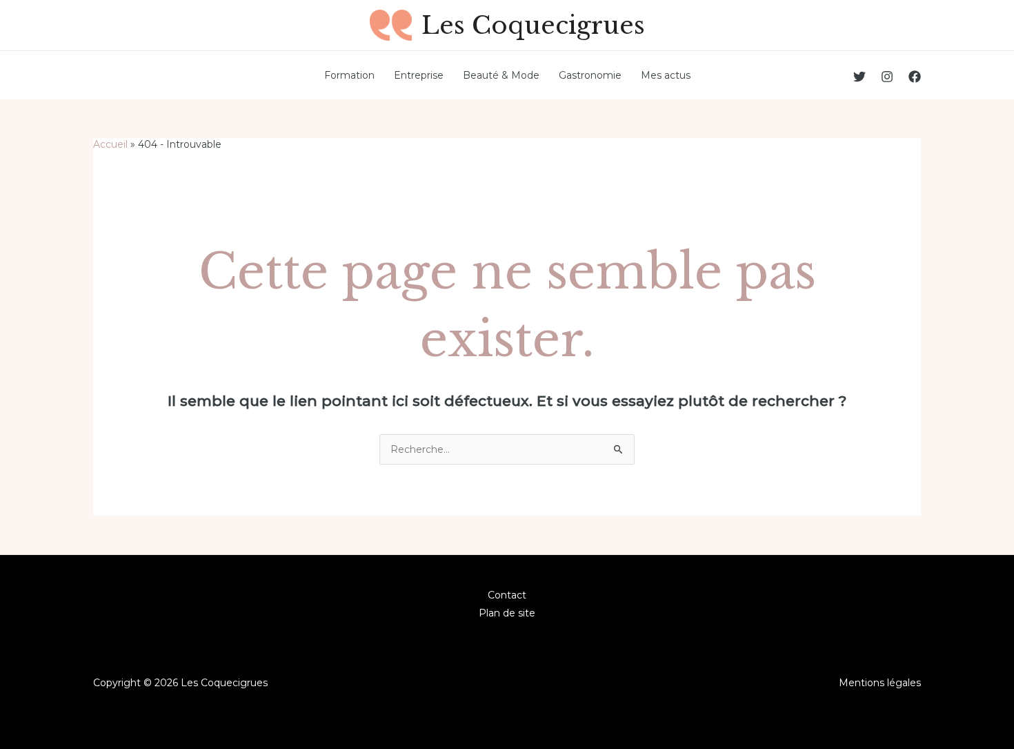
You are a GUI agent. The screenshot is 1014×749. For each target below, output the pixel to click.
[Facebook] (914, 76)
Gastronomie (590, 75)
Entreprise (419, 75)
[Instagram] (887, 76)
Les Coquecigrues (533, 25)
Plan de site (507, 613)
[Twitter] (859, 76)
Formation (349, 75)
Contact (507, 595)
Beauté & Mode (501, 75)
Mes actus (665, 75)
